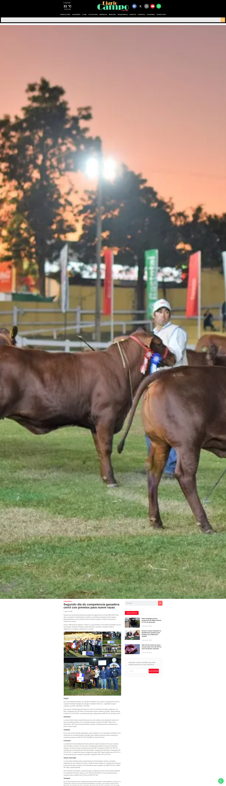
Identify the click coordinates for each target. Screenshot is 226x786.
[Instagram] (146, 6)
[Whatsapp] (158, 6)
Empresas (103, 14)
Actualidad (93, 14)
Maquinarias (123, 14)
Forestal (141, 14)
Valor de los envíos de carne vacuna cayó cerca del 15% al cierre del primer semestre (151, 646)
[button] (221, 781)
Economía (151, 14)
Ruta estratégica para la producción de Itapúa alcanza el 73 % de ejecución (151, 620)
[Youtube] (152, 6)
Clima (84, 14)
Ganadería (76, 14)
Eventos (133, 14)
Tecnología (161, 14)
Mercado (112, 14)
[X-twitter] (140, 6)
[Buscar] (223, 19)
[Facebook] (134, 6)
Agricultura (65, 14)
